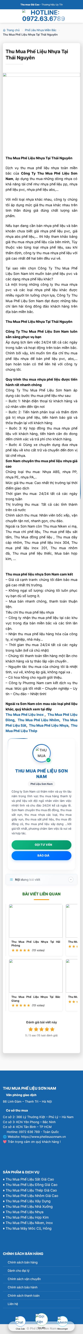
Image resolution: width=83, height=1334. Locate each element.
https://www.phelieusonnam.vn (43, 1137)
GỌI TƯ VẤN (43, 844)
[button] (5, 16)
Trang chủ (13, 30)
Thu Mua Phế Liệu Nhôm (38, 720)
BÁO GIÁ (43, 855)
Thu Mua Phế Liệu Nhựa (48, 725)
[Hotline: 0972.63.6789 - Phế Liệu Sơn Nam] (43, 15)
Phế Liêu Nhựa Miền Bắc (40, 30)
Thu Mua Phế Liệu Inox (25, 715)
